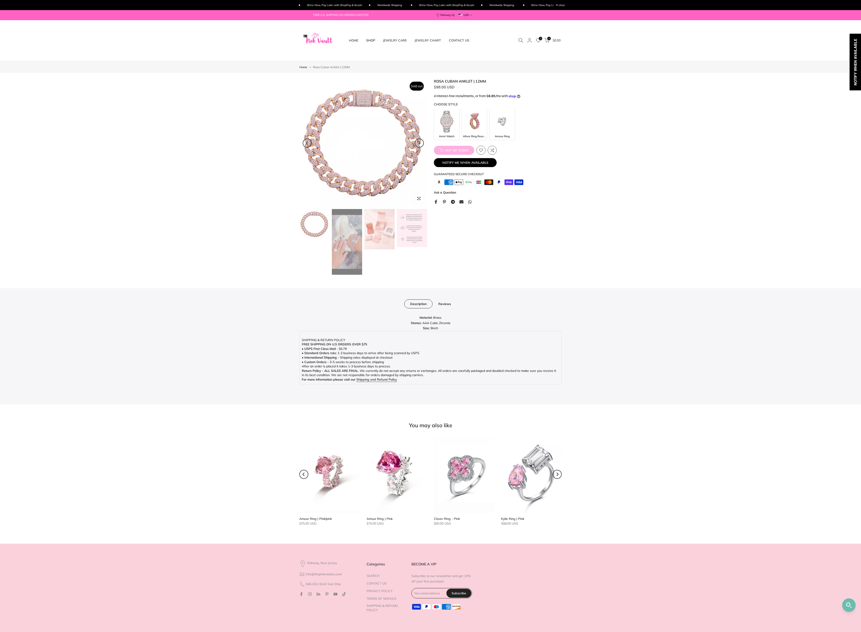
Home (303, 67)
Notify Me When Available (465, 163)
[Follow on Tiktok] (344, 594)
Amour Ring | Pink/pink (315, 519)
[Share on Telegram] (453, 202)
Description (418, 304)
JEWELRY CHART (428, 40)
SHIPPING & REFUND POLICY (382, 608)
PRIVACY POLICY (380, 591)
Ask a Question (445, 192)
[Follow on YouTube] (335, 594)
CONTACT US (459, 40)
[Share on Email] (461, 202)
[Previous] (307, 143)
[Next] (419, 143)
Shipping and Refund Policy (376, 379)
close (561, 5)
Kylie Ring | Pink (512, 519)
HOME (353, 40)
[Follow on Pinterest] (327, 594)
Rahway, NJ (447, 15)
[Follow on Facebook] (301, 594)
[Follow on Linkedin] (318, 594)
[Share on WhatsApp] (470, 202)
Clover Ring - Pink (447, 519)
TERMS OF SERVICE (381, 599)
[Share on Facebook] (436, 202)
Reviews (444, 304)
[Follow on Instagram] (310, 594)
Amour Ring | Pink (380, 519)
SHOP (370, 40)
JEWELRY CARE (395, 40)
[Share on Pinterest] (444, 202)
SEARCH (373, 576)
